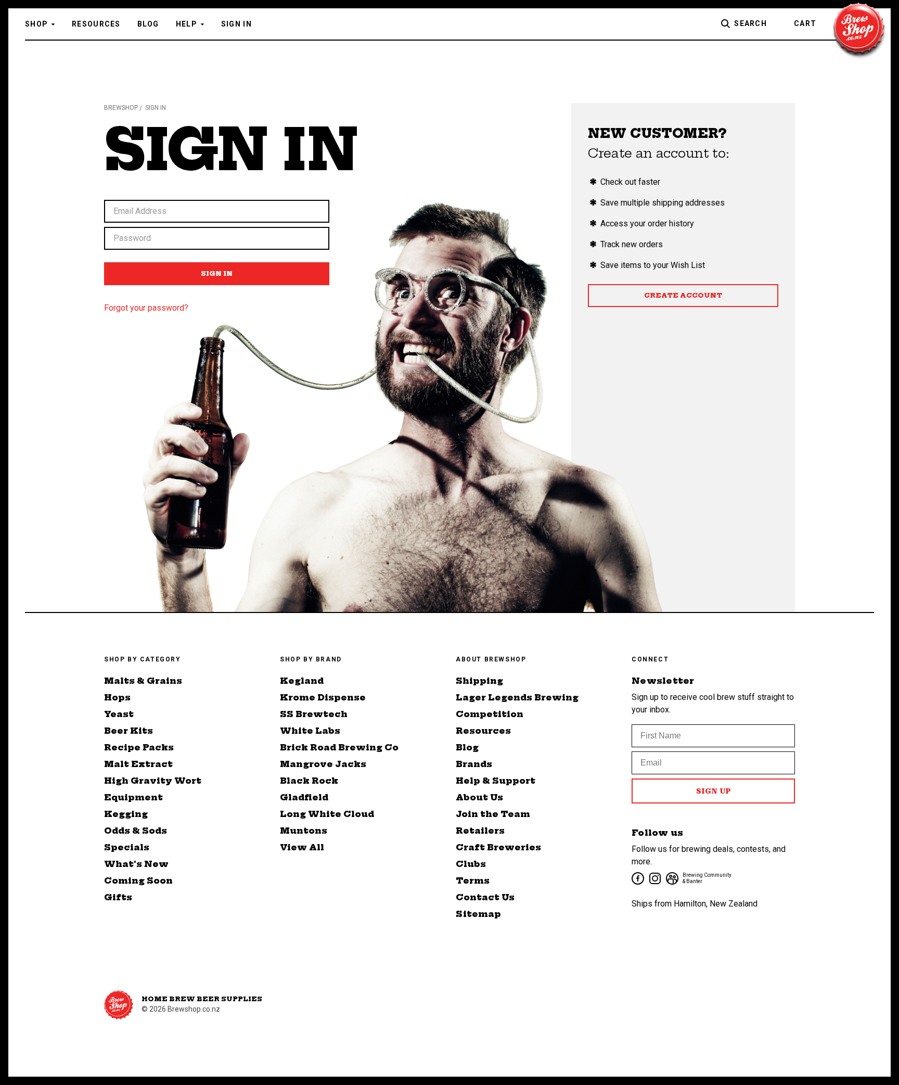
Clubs (471, 864)
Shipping (479, 680)
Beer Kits (128, 730)
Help (186, 24)
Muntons (303, 830)
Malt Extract (138, 764)
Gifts (118, 897)
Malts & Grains (143, 680)
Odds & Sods (135, 830)
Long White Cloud (327, 814)
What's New (136, 864)
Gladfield (304, 797)
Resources (96, 24)
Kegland (302, 680)
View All (302, 847)
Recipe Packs (139, 747)
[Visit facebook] (637, 877)
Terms (473, 880)
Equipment (133, 797)
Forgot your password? (146, 308)
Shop (36, 24)
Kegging (126, 814)
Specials (126, 847)
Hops (117, 697)
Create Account (683, 295)
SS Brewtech (314, 714)
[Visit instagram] (654, 877)
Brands (474, 764)
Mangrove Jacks (323, 764)
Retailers (480, 830)
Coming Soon (138, 880)
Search (750, 23)
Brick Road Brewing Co (339, 747)
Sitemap (478, 914)
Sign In (236, 24)
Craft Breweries (498, 847)
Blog (148, 24)
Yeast (119, 714)
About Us (479, 797)
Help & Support (495, 780)
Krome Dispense (323, 697)
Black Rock (309, 780)
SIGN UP (713, 791)
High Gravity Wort (152, 780)
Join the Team (493, 814)
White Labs (310, 730)
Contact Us (485, 897)
